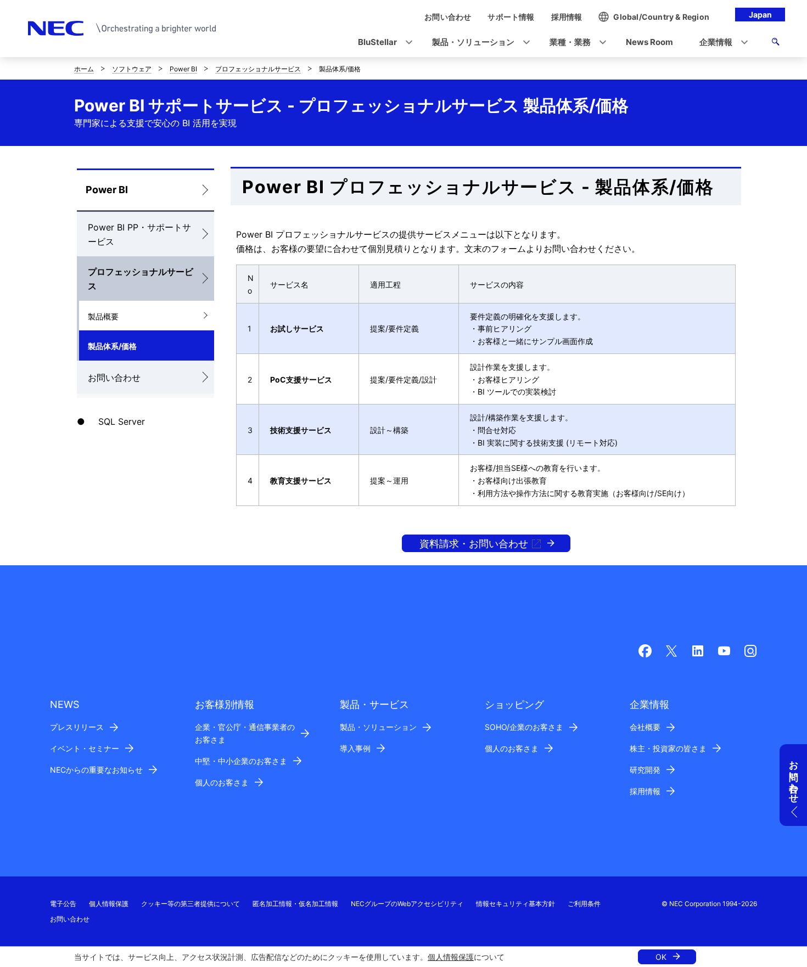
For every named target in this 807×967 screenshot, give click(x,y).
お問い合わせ (114, 377)
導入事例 (355, 748)
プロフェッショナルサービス (258, 69)
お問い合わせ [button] (793, 777)
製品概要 (103, 316)
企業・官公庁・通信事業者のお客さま (245, 733)
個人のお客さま (222, 782)
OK (660, 957)
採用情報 (645, 791)
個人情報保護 (451, 957)
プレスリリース (77, 727)
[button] (382, 42)
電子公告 (63, 903)
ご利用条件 (584, 903)
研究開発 (645, 769)
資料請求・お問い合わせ (473, 543)
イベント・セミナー (84, 748)
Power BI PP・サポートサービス (139, 234)
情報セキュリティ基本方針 (515, 903)
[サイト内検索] (775, 43)
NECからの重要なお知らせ (96, 769)
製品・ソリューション (378, 727)
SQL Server (121, 421)
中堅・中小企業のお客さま (241, 761)
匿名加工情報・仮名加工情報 (295, 903)
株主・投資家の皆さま (668, 748)
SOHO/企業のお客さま (524, 727)
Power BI (183, 69)
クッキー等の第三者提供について (190, 903)
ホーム (84, 69)
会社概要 (645, 727)
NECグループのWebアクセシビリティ (407, 903)
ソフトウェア (132, 69)
